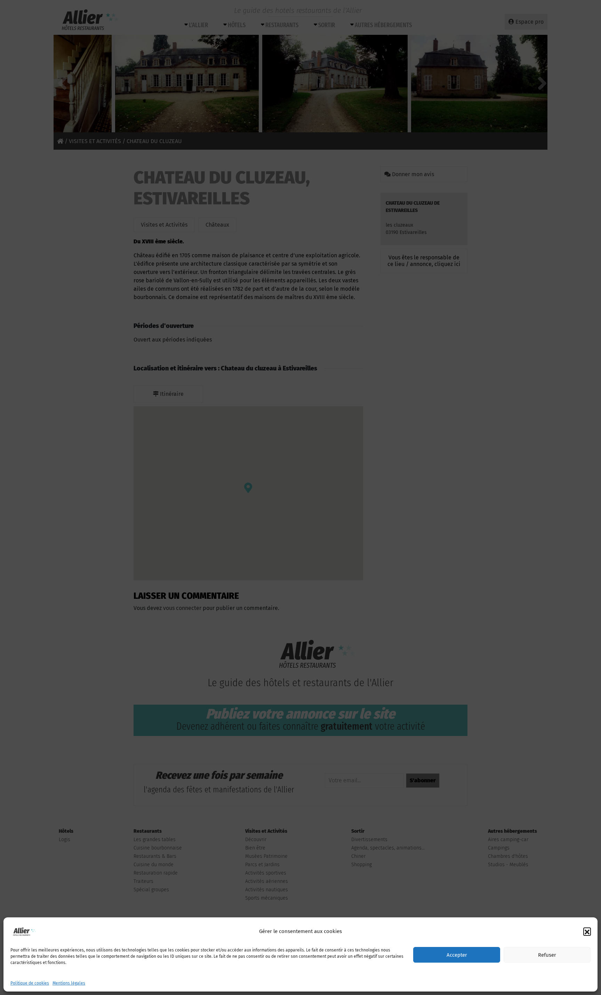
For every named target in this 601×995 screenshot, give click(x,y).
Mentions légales (69, 983)
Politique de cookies (29, 983)
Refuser (547, 955)
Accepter (457, 955)
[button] (587, 931)
